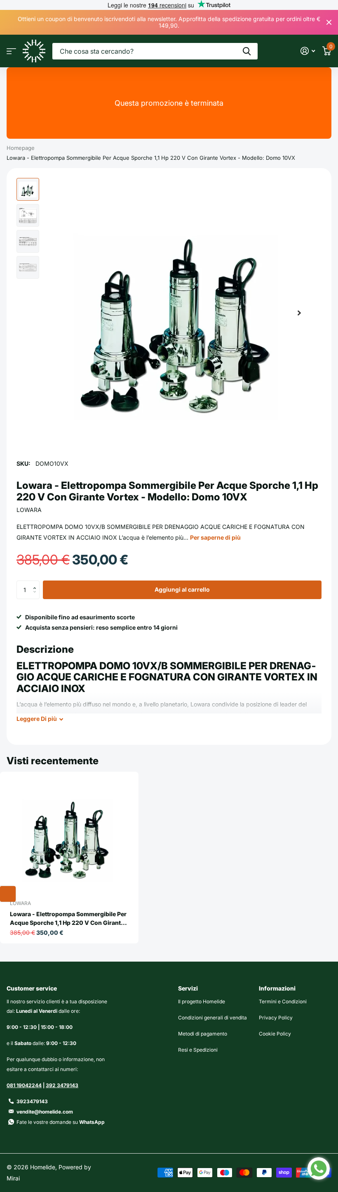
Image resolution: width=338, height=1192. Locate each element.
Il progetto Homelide (201, 1001)
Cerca (246, 51)
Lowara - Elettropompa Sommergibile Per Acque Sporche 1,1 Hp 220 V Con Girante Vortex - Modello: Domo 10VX (68, 918)
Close (329, 22)
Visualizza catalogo (11, 51)
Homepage (21, 148)
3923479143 (32, 1101)
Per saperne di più (215, 537)
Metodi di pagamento (202, 1034)
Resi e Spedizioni (198, 1050)
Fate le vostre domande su (60, 1122)
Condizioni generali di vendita (212, 1017)
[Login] (307, 51)
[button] (299, 313)
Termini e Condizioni (283, 1001)
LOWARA (29, 509)
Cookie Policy (275, 1034)
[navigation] (27, 189)
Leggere (36, 718)
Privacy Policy (276, 1017)
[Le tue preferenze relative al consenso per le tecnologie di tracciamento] (8, 894)
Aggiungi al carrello (182, 589)
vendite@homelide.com (44, 1112)
